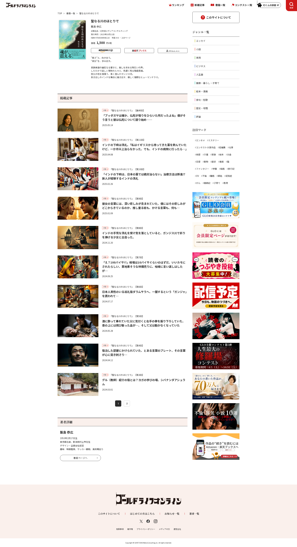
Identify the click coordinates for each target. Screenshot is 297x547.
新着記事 (199, 5)
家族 (214, 154)
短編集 (222, 147)
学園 (215, 168)
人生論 (199, 74)
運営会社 (177, 529)
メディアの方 (164, 529)
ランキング (178, 5)
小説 (198, 49)
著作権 (130, 529)
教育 (226, 182)
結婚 (222, 168)
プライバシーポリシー (146, 529)
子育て (217, 182)
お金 (229, 154)
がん (198, 182)
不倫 (204, 175)
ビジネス (200, 66)
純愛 (198, 154)
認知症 (229, 175)
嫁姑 (220, 175)
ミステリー (213, 140)
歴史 (214, 161)
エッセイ (200, 40)
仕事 (231, 147)
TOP (60, 13)
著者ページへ (80, 457)
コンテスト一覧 (243, 5)
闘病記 (207, 182)
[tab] (291, 5)
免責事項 (120, 529)
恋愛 (198, 161)
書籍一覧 (220, 5)
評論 (198, 116)
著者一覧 (194, 513)
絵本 (221, 154)
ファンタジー (202, 168)
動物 (206, 161)
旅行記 (231, 168)
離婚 (212, 175)
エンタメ (200, 140)
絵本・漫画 (202, 91)
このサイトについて (218, 17)
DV (197, 175)
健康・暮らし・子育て (207, 83)
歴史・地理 (202, 108)
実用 (198, 57)
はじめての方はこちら (142, 513)
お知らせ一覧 (172, 513)
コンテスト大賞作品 (206, 147)
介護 (206, 154)
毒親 (221, 161)
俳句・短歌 (202, 99)
